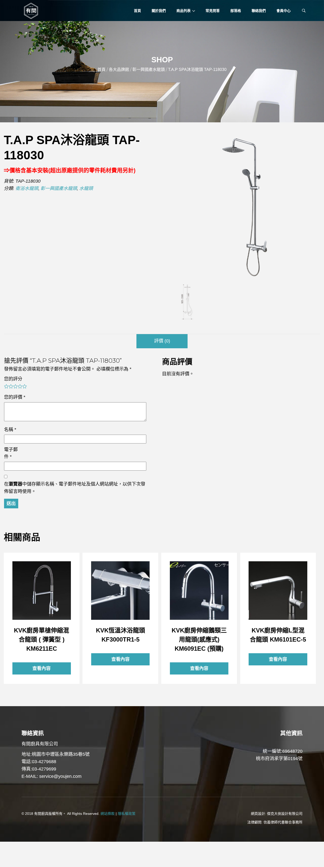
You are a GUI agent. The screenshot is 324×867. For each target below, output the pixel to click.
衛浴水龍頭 (26, 188)
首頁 (101, 69)
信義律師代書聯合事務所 (283, 822)
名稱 (10, 429)
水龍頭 (86, 188)
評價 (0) (162, 340)
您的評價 (14, 397)
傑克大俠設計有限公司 (284, 814)
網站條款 (107, 814)
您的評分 (13, 378)
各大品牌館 (119, 69)
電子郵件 (11, 453)
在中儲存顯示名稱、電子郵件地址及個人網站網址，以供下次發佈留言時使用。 (74, 487)
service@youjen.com (60, 776)
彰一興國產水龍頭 (148, 69)
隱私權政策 (126, 814)
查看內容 (41, 590)
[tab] (162, 341)
